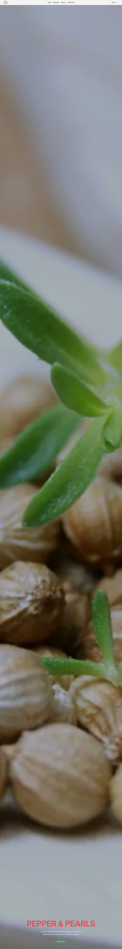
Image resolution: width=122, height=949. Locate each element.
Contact (71, 2)
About (63, 2)
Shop (50, 2)
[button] (5, 2)
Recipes (56, 2)
